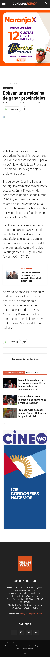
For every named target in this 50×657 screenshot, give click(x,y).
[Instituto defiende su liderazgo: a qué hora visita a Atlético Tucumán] (10, 400)
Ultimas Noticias (13, 643)
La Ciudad (37, 643)
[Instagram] (21, 632)
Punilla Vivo (28, 646)
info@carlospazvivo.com (31, 613)
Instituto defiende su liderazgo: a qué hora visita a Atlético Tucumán (32, 399)
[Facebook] (14, 632)
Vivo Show (9, 646)
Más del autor (32, 373)
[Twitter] (29, 632)
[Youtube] (36, 632)
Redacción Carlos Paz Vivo (16, 103)
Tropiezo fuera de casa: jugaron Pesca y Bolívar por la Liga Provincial (32, 413)
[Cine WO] (25, 443)
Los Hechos (26, 643)
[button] (46, 4)
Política (18, 646)
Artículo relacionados (13, 373)
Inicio (5, 84)
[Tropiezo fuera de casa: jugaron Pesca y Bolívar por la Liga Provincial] (10, 413)
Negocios (38, 646)
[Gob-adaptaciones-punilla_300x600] (25, 528)
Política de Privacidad (25, 649)
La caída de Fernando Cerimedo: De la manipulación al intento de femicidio (31, 276)
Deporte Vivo (14, 84)
